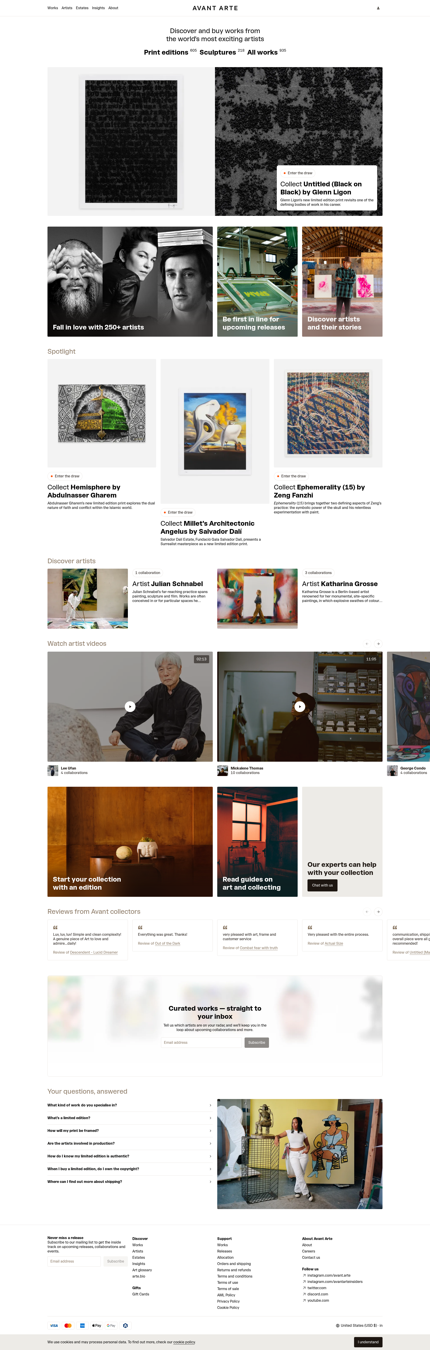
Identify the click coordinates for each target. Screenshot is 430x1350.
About (113, 8)
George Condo (413, 768)
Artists (67, 8)
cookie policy (184, 1342)
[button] (130, 707)
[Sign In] (378, 8)
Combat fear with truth (259, 948)
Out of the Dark (167, 943)
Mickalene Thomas (247, 768)
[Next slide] (378, 644)
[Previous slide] (367, 644)
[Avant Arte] (215, 8)
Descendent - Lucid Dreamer (94, 952)
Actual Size (334, 943)
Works (52, 8)
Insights (98, 8)
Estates (82, 8)
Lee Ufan (68, 768)
